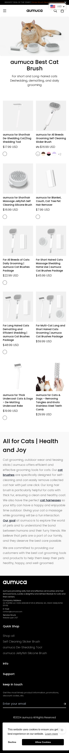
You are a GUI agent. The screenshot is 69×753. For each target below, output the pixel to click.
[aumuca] (34, 11)
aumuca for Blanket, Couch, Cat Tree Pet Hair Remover (48, 201)
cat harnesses (50, 500)
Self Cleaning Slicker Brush (21, 642)
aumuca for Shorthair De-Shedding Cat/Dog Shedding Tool (17, 138)
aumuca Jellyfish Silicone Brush (25, 653)
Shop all (8, 636)
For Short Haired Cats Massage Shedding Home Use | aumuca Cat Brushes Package (49, 265)
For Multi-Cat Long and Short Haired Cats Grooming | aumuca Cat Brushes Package (50, 331)
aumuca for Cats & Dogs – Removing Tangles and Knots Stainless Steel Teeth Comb (49, 402)
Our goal (9, 520)
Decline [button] (12, 742)
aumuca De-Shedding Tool (22, 647)
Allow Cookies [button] (43, 742)
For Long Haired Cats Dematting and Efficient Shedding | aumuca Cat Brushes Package (16, 333)
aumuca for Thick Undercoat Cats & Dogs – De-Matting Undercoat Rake (18, 400)
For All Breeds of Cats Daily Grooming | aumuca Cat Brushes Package (16, 265)
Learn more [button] (51, 733)
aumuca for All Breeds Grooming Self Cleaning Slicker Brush (51, 138)
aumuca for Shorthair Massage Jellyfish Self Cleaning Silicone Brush (17, 201)
